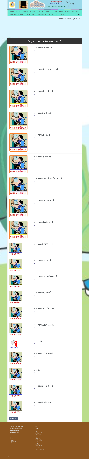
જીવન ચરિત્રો (47, 11)
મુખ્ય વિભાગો (25, 11)
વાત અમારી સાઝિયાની (44, 308)
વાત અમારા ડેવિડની (42, 260)
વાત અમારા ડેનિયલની (43, 353)
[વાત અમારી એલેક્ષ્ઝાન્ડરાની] (18, 76)
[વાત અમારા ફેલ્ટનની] (15, 406)
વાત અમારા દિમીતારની (44, 324)
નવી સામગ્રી (18, 11)
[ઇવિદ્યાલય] (12, 4)
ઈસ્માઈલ (38, 369)
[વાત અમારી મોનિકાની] (18, 229)
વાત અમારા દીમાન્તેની (43, 112)
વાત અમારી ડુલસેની (42, 292)
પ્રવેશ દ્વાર (12, 11)
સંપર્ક (46, 14)
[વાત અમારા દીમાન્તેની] (18, 120)
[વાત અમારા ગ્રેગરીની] (15, 248)
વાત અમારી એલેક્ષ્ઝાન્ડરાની (46, 69)
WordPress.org (14, 443)
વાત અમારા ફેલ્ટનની (43, 402)
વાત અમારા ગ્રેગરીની (43, 243)
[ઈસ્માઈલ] (15, 374)
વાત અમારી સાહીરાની (43, 91)
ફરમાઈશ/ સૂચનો (40, 14)
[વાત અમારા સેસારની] (18, 55)
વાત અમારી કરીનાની (43, 134)
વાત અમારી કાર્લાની (42, 156)
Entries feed (13, 441)
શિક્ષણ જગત (67, 11)
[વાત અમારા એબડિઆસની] (15, 281)
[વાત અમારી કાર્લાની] (18, 164)
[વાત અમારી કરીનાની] (18, 142)
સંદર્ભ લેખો (51, 14)
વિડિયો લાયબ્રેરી (33, 11)
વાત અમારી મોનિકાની (43, 222)
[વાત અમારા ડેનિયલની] (15, 358)
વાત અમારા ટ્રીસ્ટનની (44, 200)
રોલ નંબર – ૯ (40, 340)
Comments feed (14, 442)
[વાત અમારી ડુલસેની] (15, 297)
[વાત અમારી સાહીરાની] (18, 98)
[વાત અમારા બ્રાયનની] (15, 390)
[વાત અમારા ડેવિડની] (15, 264)
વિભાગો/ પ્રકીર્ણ (13, 14)
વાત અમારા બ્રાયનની (43, 385)
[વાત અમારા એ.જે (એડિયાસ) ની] (18, 186)
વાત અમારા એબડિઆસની (45, 276)
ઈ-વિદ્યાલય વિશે (21, 14)
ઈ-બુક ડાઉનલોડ (75, 11)
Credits (33, 14)
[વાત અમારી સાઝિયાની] (15, 313)
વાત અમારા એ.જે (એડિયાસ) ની (48, 178)
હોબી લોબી (61, 11)
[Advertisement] (44, 29)
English (28, 14)
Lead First (41, 11)
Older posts (13, 418)
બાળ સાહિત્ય (54, 11)
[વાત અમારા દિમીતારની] (15, 329)
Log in (12, 440)
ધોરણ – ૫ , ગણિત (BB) (59, 14)
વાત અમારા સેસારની (43, 47)
